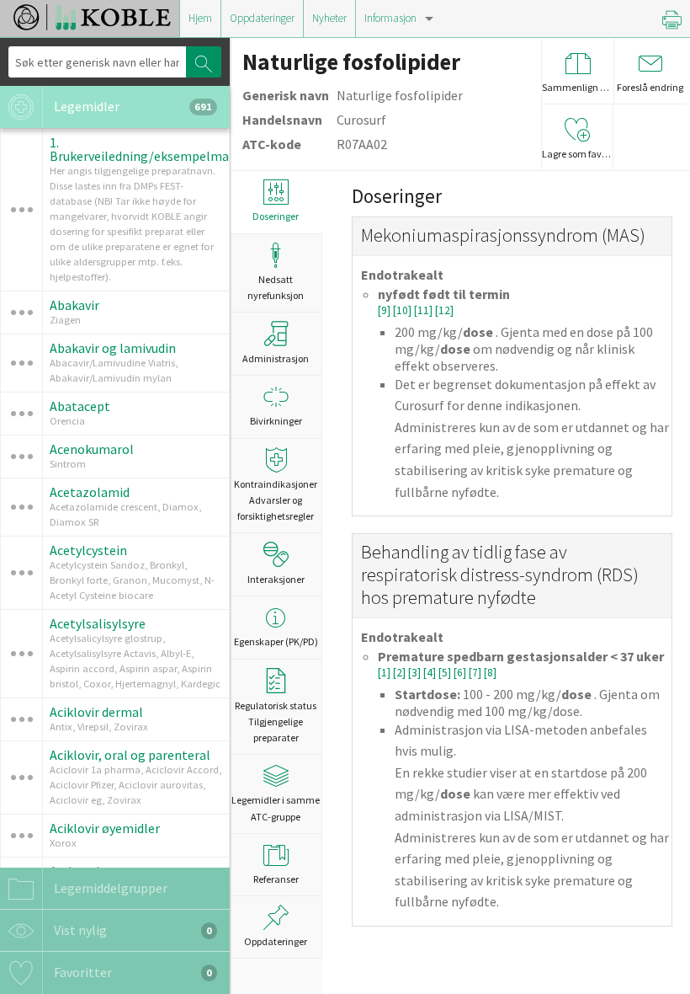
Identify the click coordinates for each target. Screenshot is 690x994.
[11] (424, 310)
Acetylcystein (88, 550)
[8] (490, 672)
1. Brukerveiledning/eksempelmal (141, 149)
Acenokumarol (92, 449)
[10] (403, 310)
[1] (385, 672)
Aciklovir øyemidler (105, 828)
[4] (430, 672)
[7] (476, 672)
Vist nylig (131, 930)
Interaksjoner (276, 579)
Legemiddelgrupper (109, 887)
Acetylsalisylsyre (98, 623)
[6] (461, 672)
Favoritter (131, 972)
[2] (400, 672)
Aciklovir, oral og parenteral (130, 754)
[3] (415, 672)
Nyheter (329, 18)
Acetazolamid (90, 492)
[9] (385, 310)
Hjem (200, 18)
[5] (446, 672)
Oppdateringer (262, 18)
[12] (444, 310)
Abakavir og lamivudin (113, 347)
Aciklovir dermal (96, 711)
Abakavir (74, 305)
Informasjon (390, 18)
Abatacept (80, 406)
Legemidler (131, 106)
